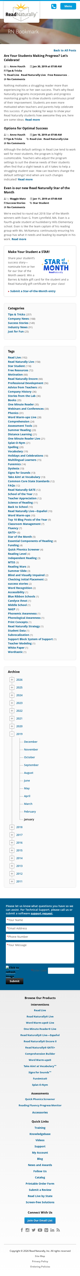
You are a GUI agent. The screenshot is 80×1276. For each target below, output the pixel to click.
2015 (19, 850)
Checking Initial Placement (26, 579)
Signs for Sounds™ (40, 1072)
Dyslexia (13, 468)
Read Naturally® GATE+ (40, 1047)
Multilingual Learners (22, 460)
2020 (19, 726)
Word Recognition (20, 588)
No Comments (16, 79)
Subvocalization (18, 635)
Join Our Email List (40, 1220)
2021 (19, 718)
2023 (19, 703)
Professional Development (25, 383)
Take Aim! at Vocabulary (24, 477)
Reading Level (17, 554)
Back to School (18, 507)
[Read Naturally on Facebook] (21, 1230)
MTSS (11, 562)
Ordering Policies (40, 1266)
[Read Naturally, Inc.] (21, 12)
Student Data (17, 630)
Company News (18, 318)
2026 (19, 679)
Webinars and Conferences (26, 408)
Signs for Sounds (19, 472)
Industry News (18, 327)
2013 (19, 866)
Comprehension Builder (40, 1053)
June (27, 780)
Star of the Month (20, 536)
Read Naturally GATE (22, 490)
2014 (19, 858)
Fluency (13, 528)
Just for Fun (16, 331)
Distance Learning (20, 434)
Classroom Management (24, 524)
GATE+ (12, 532)
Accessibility (16, 592)
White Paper (16, 647)
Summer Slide (17, 571)
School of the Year (20, 494)
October (29, 757)
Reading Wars (17, 566)
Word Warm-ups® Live (40, 1022)
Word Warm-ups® (40, 1060)
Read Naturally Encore (23, 379)
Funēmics (14, 464)
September (31, 765)
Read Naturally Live (33, 75)
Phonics (13, 413)
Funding (13, 545)
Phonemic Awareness (22, 613)
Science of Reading (20, 502)
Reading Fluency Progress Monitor (40, 1105)
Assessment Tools (20, 426)
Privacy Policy (40, 1261)
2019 (19, 734)
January (29, 819)
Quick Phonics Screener (23, 549)
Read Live (13, 75)
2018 (19, 827)
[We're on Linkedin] (52, 1230)
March (28, 804)
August (28, 773)
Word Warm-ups (19, 515)
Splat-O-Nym (16, 443)
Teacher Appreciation (22, 498)
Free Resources (57, 75)
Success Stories (15, 203)
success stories (18, 583)
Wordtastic (15, 652)
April (27, 796)
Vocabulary (15, 451)
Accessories (40, 1112)
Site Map (40, 1256)
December (30, 742)
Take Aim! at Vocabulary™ (40, 1066)
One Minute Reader (21, 404)
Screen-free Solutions (40, 1202)
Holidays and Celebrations (25, 455)
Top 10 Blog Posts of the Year (27, 519)
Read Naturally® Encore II (40, 1041)
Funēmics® (40, 1078)
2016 (19, 842)
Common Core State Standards (29, 481)
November (31, 749)
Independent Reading (22, 558)
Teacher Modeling (20, 643)
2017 (19, 835)
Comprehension (18, 421)
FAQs (11, 485)
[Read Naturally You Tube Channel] (40, 1230)
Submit (14, 981)
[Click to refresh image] (14, 971)
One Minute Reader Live (24, 438)
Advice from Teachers (22, 387)
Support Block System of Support (30, 639)
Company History (19, 391)
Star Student (41, 203)
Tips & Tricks (14, 70)
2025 (19, 687)
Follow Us (40, 1171)
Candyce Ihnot (17, 601)
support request (41, 913)
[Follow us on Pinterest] (46, 1230)
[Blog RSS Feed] (58, 1230)
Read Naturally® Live (40, 1016)
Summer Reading (19, 430)
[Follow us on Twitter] (34, 1230)
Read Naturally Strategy (24, 626)
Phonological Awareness (24, 618)
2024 (19, 695)
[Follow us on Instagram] (27, 1230)
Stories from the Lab (22, 396)
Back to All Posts (65, 50)
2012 (19, 873)
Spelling (13, 447)
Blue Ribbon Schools (21, 596)
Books (12, 400)
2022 (19, 710)
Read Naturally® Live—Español (40, 1035)
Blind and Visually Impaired (26, 575)
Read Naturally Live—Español (27, 511)
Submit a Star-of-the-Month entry (33, 291)
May (27, 788)
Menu (68, 6)
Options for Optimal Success (26, 128)
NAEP (11, 609)
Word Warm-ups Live (22, 417)
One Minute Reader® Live (40, 1029)
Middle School (17, 605)
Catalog (40, 1177)
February (30, 811)
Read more (32, 119)
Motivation (15, 374)
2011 (19, 881)
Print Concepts (18, 622)
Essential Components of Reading (30, 541)
